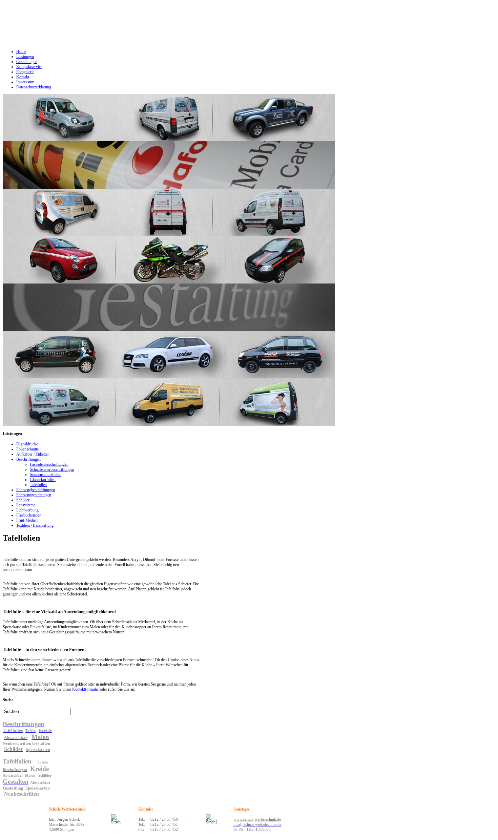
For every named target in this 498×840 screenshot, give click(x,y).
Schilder (22, 500)
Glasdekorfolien (43, 479)
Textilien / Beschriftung (35, 525)
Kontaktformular (85, 689)
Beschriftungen (28, 459)
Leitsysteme (25, 505)
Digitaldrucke (27, 444)
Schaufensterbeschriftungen (52, 469)
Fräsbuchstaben (28, 515)
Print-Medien (27, 520)
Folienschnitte (27, 449)
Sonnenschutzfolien (45, 474)
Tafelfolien (38, 484)
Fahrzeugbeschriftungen (35, 489)
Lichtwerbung (27, 510)
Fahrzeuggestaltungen (33, 494)
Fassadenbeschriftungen (49, 464)
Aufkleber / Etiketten (32, 454)
